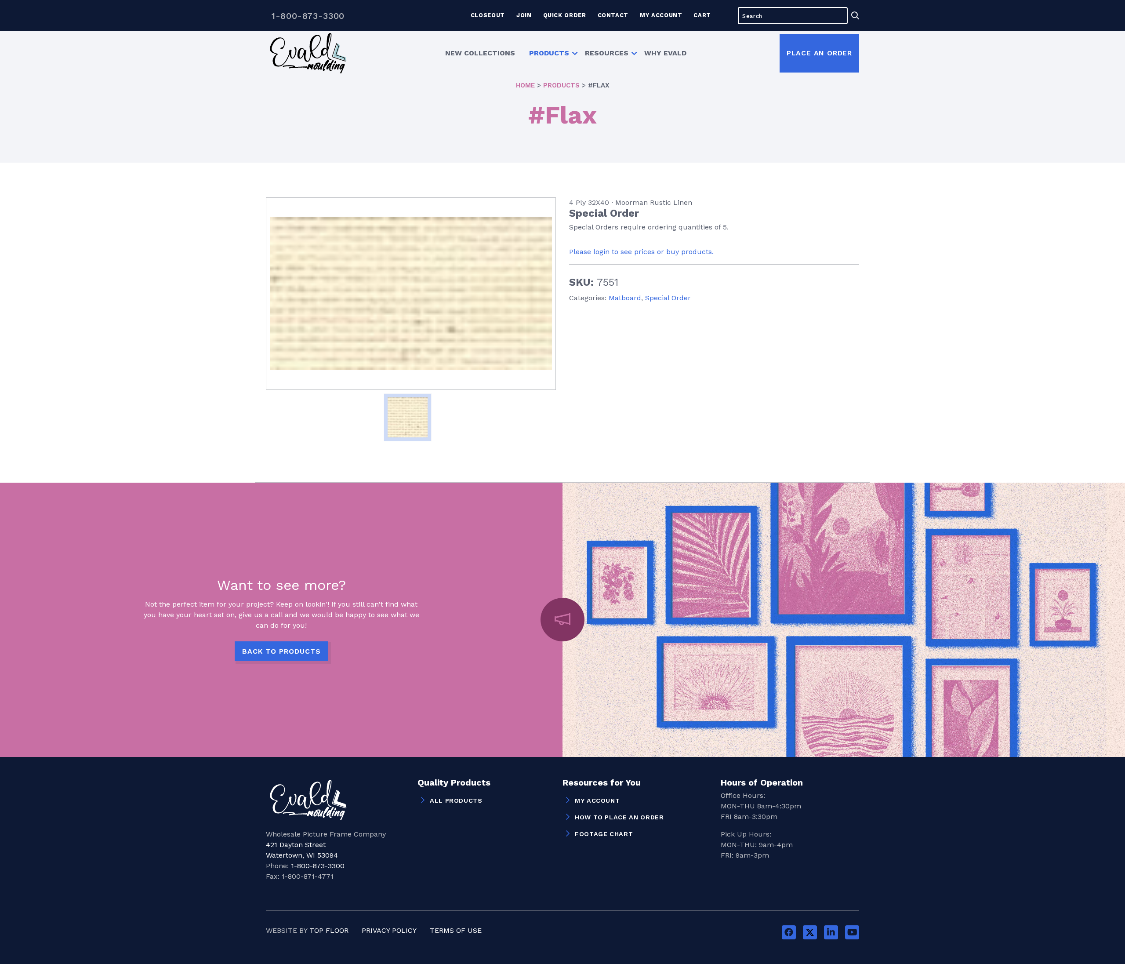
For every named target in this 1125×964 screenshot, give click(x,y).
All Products (456, 800)
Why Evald (665, 53)
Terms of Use (456, 930)
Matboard (625, 298)
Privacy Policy (389, 930)
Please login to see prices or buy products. (641, 251)
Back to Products (281, 651)
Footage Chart (604, 833)
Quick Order (564, 15)
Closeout (488, 15)
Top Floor (328, 930)
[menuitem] (480, 53)
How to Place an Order (619, 817)
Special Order (668, 298)
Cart (702, 15)
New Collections (480, 53)
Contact (613, 15)
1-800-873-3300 (308, 16)
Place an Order (819, 53)
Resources (606, 53)
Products (549, 53)
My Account (661, 15)
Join (524, 15)
